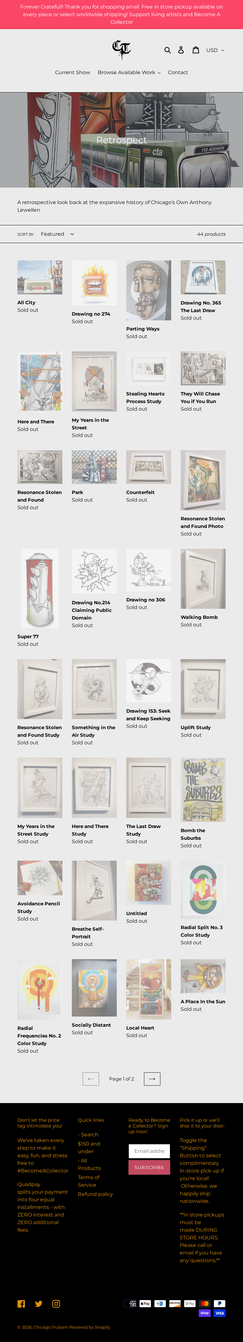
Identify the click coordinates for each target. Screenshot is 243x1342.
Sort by (25, 234)
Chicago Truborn (51, 1327)
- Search (88, 1135)
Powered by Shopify (89, 1327)
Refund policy (95, 1194)
